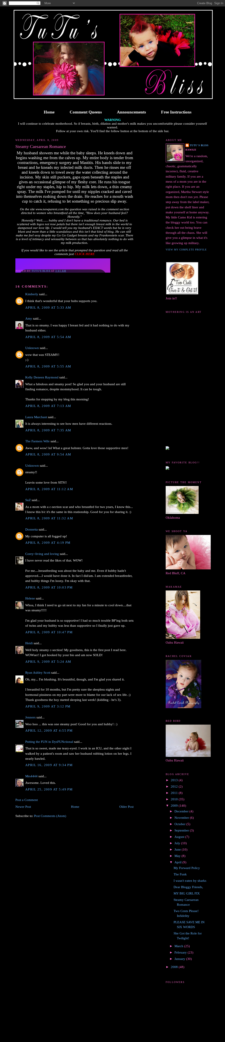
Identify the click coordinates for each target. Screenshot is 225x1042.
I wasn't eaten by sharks (190, 880)
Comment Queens (86, 112)
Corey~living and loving (42, 554)
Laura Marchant (36, 417)
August (179, 837)
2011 (175, 793)
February (181, 952)
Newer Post (23, 806)
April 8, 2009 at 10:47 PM (49, 632)
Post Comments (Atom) (50, 816)
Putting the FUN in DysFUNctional (49, 741)
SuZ (28, 500)
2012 (175, 786)
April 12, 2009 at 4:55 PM (49, 730)
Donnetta (31, 529)
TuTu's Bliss (199, 145)
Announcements (131, 112)
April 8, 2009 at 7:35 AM (48, 430)
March (179, 946)
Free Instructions (176, 112)
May (177, 856)
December (181, 811)
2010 (175, 799)
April (178, 862)
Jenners (30, 717)
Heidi (29, 643)
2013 (175, 780)
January (180, 959)
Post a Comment (26, 800)
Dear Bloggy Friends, (188, 887)
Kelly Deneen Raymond (41, 377)
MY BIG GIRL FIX (187, 893)
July (177, 843)
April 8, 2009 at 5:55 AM (48, 366)
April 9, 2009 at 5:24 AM (48, 661)
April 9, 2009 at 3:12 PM (48, 706)
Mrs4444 (31, 776)
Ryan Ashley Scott (37, 672)
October (180, 824)
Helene (30, 598)
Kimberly (31, 294)
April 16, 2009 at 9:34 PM (49, 765)
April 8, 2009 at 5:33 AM (48, 307)
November (182, 817)
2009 (175, 805)
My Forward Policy (187, 868)
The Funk (180, 874)
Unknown (32, 348)
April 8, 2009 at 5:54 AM (48, 337)
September (182, 830)
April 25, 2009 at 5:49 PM (49, 789)
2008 (175, 967)
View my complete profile (186, 249)
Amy (28, 318)
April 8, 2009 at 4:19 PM (48, 542)
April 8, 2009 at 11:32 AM (49, 518)
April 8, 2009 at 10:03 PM (49, 587)
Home (49, 112)
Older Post (126, 806)
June (178, 849)
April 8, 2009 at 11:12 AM (49, 489)
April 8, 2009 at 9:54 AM (48, 454)
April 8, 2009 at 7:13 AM (48, 406)
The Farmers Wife (37, 441)
